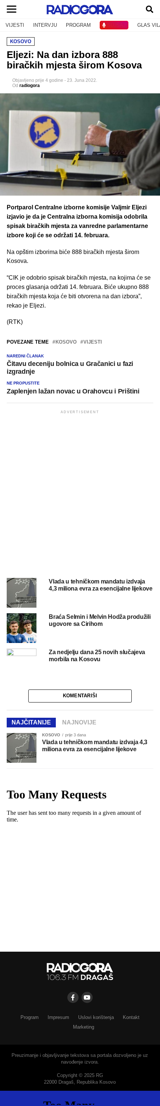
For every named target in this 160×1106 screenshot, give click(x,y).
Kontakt (131, 1017)
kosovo (66, 342)
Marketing (83, 1027)
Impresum (58, 1017)
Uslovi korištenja (96, 1017)
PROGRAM (78, 25)
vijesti (92, 342)
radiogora (29, 85)
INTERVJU (45, 25)
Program (29, 1017)
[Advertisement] (80, 495)
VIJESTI (15, 25)
